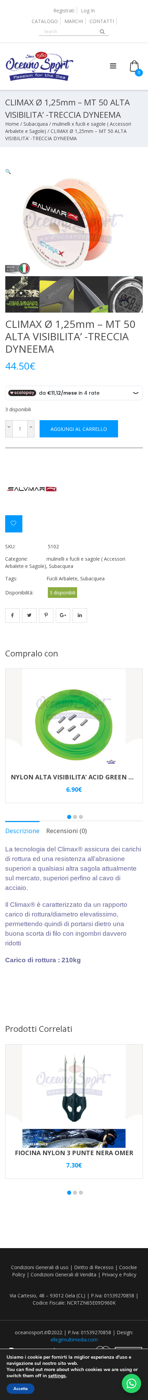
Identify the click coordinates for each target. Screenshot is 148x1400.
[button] (8, 171)
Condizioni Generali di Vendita (63, 1274)
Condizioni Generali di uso (39, 1267)
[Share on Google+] (63, 615)
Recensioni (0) (66, 831)
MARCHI (73, 21)
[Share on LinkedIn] (80, 615)
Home (12, 124)
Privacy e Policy (119, 1274)
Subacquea (35, 124)
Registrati (63, 10)
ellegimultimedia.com (74, 1339)
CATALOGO (45, 21)
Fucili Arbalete (61, 578)
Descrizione (22, 831)
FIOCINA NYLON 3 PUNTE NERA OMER (74, 1153)
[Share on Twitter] (29, 615)
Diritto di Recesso (94, 1267)
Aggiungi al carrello (79, 429)
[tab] (22, 830)
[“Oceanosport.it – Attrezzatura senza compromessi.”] (39, 79)
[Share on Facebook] (12, 615)
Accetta (20, 1388)
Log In (88, 10)
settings (57, 1376)
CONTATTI (101, 21)
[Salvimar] (31, 489)
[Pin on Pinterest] (46, 615)
